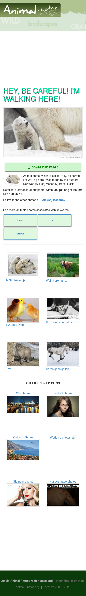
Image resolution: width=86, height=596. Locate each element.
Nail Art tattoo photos (63, 481)
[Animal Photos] (30, 8)
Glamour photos (23, 481)
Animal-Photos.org (27, 587)
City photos (23, 393)
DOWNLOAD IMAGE (44, 167)
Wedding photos (60, 437)
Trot (8, 369)
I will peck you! (15, 325)
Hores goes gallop (57, 369)
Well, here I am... (57, 280)
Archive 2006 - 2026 (57, 587)
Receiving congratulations (62, 322)
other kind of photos (70, 581)
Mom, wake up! (16, 280)
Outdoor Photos (23, 437)
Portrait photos (63, 393)
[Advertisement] (43, 56)
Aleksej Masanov (53, 200)
